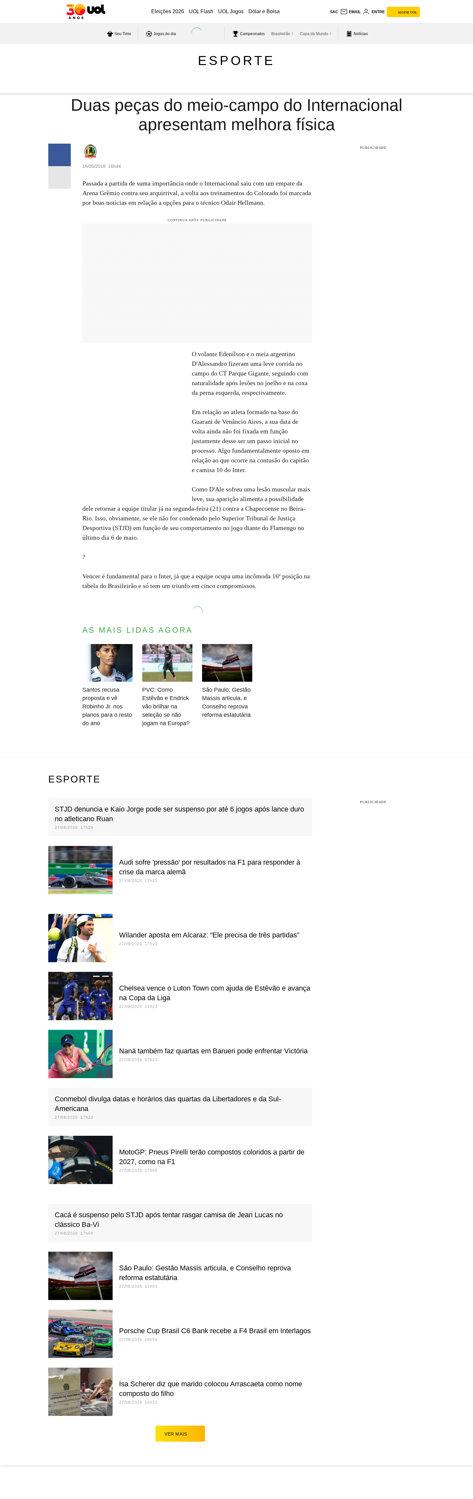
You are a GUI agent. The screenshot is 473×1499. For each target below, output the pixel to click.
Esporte (236, 60)
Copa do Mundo (314, 34)
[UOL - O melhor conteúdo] (86, 12)
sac (334, 12)
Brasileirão (280, 34)
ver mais (175, 1434)
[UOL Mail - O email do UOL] (350, 12)
